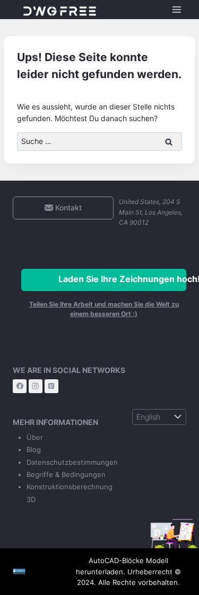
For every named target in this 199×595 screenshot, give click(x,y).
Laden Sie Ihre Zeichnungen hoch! (122, 279)
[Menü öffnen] (176, 9)
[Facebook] (20, 386)
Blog (34, 449)
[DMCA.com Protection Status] (34, 571)
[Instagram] (35, 386)
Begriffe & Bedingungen (66, 474)
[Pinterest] (51, 386)
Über (35, 437)
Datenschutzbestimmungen (72, 462)
